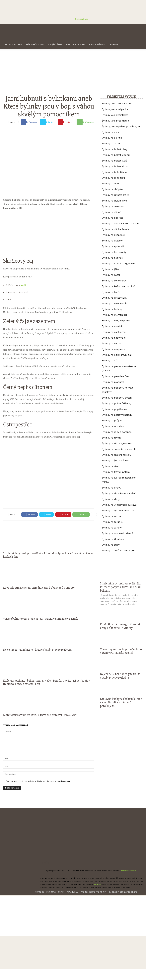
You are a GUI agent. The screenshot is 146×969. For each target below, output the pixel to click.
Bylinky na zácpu (111, 516)
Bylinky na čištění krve (114, 200)
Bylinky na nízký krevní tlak (117, 354)
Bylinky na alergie (112, 137)
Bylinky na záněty (112, 527)
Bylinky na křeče (111, 292)
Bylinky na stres (110, 466)
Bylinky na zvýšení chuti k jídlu (119, 550)
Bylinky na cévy (110, 183)
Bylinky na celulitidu (113, 177)
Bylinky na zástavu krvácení (117, 533)
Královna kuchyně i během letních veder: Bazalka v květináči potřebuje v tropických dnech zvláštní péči (46, 682)
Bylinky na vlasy (111, 499)
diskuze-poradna (75, 44)
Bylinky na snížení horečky (116, 454)
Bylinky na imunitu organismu (119, 263)
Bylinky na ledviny (112, 309)
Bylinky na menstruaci (114, 314)
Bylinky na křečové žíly (114, 297)
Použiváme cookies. (129, 870)
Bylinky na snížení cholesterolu (119, 449)
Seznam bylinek (13, 44)
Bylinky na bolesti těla (114, 172)
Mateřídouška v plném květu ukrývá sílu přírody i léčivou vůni (40, 715)
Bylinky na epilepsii (113, 246)
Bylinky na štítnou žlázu (115, 460)
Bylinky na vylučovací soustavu (119, 504)
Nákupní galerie (35, 44)
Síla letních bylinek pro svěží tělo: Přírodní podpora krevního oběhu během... (120, 587)
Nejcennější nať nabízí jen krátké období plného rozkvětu (37, 649)
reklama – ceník (55, 891)
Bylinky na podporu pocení (117, 397)
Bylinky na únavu (111, 487)
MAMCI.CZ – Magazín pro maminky (87, 891)
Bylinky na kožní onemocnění (118, 286)
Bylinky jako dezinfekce (115, 115)
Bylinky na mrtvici (112, 326)
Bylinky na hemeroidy (114, 252)
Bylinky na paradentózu (115, 376)
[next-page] (5, 720)
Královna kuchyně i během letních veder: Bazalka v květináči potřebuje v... (121, 702)
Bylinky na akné (110, 132)
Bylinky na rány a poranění (117, 432)
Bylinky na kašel (111, 274)
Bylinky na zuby (111, 544)
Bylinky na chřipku (112, 189)
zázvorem (44, 321)
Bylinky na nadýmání (114, 337)
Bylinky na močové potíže (116, 320)
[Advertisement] (48, 73)
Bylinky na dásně (111, 212)
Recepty (114, 44)
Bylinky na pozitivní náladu (117, 414)
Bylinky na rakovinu (113, 426)
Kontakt (39, 891)
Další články (55, 44)
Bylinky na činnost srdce (115, 194)
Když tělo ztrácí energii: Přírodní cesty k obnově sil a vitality (39, 587)
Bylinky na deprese (112, 217)
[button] (139, 27)
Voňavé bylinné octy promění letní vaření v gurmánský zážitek (40, 618)
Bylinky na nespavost (113, 349)
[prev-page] (4, 720)
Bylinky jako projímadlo (115, 120)
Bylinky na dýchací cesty (115, 229)
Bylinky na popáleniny (114, 409)
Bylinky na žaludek (112, 521)
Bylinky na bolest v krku (115, 166)
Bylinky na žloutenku (113, 539)
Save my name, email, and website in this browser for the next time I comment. (38, 781)
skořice (24, 285)
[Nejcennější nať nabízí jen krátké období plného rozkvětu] (48, 633)
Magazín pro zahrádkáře (123, 891)
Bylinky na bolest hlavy (115, 149)
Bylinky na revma (111, 437)
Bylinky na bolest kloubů (116, 155)
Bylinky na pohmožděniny (116, 403)
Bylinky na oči (109, 360)
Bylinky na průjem (112, 420)
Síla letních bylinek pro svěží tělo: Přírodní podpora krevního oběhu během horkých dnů (48, 555)
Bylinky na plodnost (113, 382)
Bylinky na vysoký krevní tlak (118, 510)
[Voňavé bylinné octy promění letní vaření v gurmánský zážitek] (48, 602)
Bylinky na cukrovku (113, 206)
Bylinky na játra (110, 269)
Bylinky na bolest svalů (114, 160)
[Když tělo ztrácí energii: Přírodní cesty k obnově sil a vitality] (48, 571)
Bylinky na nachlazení (114, 332)
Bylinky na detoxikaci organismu (120, 223)
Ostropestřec (17, 424)
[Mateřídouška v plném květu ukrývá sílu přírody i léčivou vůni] (48, 698)
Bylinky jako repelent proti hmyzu (121, 126)
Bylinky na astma (111, 143)
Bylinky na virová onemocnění (118, 493)
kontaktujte (97, 884)
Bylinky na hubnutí (112, 257)
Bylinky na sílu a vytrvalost (117, 443)
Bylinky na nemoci (112, 343)
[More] (100, 122)
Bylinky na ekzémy (112, 240)
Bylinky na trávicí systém (116, 472)
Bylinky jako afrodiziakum (116, 103)
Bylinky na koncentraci (114, 280)
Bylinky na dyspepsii (113, 234)
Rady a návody (97, 44)
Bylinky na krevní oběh (114, 303)
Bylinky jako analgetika (115, 109)
